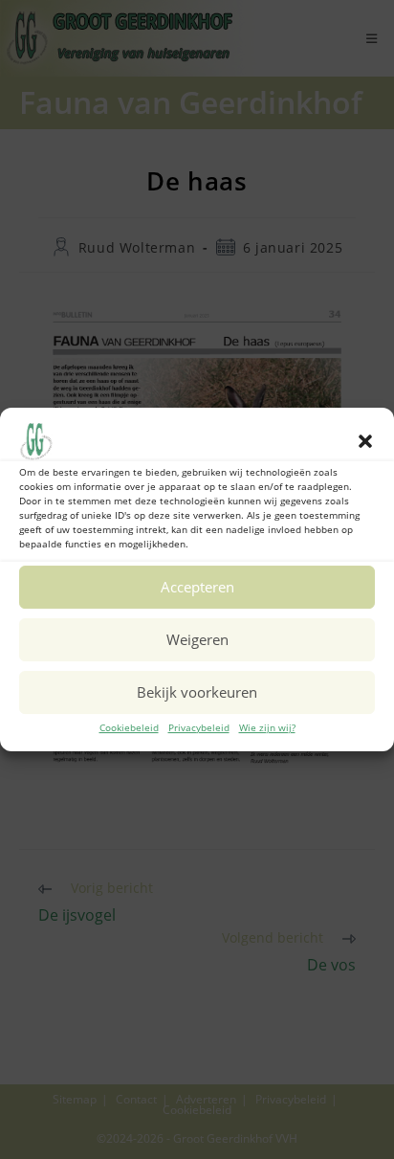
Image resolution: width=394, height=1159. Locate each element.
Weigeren (197, 639)
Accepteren (197, 586)
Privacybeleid (199, 727)
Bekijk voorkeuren (197, 692)
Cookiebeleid (129, 727)
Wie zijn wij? (267, 727)
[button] (365, 441)
